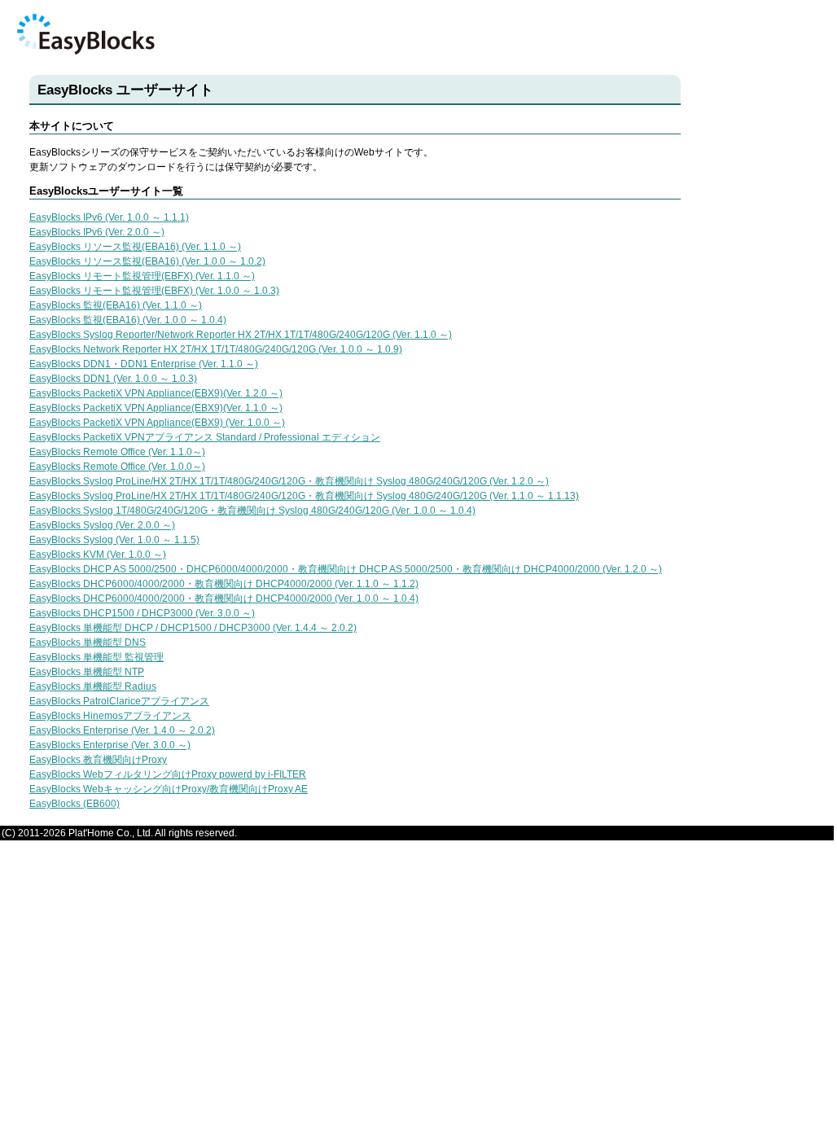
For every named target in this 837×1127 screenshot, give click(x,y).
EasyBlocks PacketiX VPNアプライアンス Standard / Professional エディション (204, 437)
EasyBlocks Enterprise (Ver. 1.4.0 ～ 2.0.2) (122, 730)
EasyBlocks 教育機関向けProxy (98, 759)
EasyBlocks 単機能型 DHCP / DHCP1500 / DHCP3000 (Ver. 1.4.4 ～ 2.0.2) (193, 628)
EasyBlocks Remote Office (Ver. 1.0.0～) (117, 466)
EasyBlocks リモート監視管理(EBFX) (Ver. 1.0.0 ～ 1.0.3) (154, 290)
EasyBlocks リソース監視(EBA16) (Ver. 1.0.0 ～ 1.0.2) (147, 261)
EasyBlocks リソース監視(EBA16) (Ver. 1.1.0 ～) (135, 246)
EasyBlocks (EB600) (74, 803)
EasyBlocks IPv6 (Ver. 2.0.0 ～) (96, 232)
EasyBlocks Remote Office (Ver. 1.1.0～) (117, 452)
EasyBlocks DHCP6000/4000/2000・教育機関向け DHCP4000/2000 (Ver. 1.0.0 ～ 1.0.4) (223, 598)
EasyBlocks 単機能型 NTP (86, 672)
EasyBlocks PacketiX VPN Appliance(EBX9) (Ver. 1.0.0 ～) (157, 422)
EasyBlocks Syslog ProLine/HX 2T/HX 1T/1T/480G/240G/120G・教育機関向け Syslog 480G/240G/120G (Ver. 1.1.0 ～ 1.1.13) (304, 496)
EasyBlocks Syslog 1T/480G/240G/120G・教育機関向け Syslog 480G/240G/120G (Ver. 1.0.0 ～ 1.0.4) (252, 510)
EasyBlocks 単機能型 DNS (87, 642)
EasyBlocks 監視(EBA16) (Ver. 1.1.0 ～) (115, 305)
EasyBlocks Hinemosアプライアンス (110, 715)
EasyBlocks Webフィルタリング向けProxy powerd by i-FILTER (167, 774)
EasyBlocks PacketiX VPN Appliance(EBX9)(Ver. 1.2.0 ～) (156, 393)
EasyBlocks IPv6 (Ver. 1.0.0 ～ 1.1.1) (109, 217)
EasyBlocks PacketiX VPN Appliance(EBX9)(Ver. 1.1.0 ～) (156, 408)
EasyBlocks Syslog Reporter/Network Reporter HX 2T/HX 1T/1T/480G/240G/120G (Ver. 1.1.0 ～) (240, 334)
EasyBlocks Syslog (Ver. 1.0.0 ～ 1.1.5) (114, 540)
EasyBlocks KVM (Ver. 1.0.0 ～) (97, 554)
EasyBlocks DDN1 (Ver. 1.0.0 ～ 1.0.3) (113, 378)
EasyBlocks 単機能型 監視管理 (96, 657)
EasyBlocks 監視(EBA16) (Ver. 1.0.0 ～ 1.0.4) (127, 320)
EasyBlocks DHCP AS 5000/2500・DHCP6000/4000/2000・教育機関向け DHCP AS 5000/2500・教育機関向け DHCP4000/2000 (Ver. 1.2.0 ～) (345, 569)
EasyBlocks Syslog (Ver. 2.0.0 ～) (102, 525)
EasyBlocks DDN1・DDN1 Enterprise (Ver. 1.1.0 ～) (143, 364)
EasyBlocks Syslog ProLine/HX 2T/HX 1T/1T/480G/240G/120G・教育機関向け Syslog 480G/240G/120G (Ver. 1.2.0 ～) (289, 481)
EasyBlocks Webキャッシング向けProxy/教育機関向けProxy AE (168, 789)
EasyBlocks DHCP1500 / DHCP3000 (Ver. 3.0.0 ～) (142, 613)
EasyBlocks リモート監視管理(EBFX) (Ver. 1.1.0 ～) (142, 276)
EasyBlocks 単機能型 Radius (92, 686)
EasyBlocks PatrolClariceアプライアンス (119, 701)
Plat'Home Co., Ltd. (110, 833)
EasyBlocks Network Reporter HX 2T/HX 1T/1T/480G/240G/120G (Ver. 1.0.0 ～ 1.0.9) (215, 349)
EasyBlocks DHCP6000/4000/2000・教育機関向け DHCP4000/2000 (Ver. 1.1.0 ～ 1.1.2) (223, 584)
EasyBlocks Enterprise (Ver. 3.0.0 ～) (110, 745)
